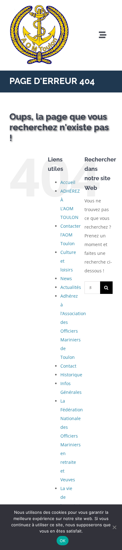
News (66, 278)
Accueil (67, 182)
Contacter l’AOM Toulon (70, 234)
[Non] (114, 527)
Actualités (70, 287)
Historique (71, 375)
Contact (68, 366)
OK (63, 540)
